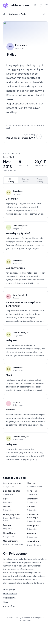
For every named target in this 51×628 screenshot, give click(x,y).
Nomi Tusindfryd (20, 295)
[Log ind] (35, 5)
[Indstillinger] (40, 5)
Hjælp (5, 602)
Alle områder (9, 606)
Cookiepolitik (9, 597)
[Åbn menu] (46, 5)
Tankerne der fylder (21, 333)
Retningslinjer (9, 589)
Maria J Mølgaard (20, 225)
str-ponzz (17, 402)
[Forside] (4, 14)
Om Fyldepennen (16, 553)
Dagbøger (13, 14)
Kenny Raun (17, 191)
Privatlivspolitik (10, 593)
